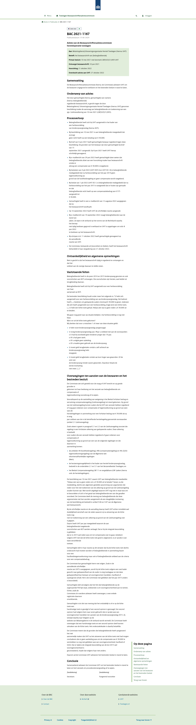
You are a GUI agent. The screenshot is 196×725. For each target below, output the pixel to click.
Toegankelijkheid (88, 720)
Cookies (60, 720)
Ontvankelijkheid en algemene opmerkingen (143, 659)
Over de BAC (48, 699)
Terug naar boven (140, 680)
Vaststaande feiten (141, 665)
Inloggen (148, 16)
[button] (74, 28)
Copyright (72, 720)
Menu (49, 16)
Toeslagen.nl (125, 704)
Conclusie (137, 677)
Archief (84, 699)
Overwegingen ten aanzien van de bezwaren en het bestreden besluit (143, 670)
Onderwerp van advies (142, 651)
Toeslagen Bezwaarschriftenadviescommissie (76, 16)
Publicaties (54, 22)
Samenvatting (139, 648)
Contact (46, 704)
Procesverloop (139, 655)
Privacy (47, 720)
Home (46, 22)
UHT (121, 699)
